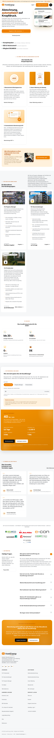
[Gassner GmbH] (12, 536)
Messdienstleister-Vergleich (8, 711)
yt (8, 666)
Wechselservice (5, 688)
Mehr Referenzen (49, 468)
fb (11, 666)
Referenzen (4, 723)
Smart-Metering (31, 681)
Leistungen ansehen (21, 441)
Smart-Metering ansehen (36, 102)
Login (32, 4)
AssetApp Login (31, 707)
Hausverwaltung (8, 384)
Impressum (4, 734)
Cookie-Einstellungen (20, 734)
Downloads (4, 699)
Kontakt (29, 699)
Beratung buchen (16, 35)
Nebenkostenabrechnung (33, 677)
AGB (14, 734)
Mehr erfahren (47, 1)
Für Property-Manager (6, 681)
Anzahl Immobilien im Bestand (12, 388)
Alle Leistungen (31, 688)
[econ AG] (42, 532)
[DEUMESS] (10, 532)
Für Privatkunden (5, 673)
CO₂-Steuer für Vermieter (7, 707)
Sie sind (6, 381)
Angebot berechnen (42, 4)
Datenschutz (9, 734)
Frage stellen (6, 569)
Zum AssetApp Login (42, 157)
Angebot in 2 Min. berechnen (15, 31)
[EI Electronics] (26, 536)
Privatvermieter (28, 384)
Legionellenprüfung (6, 715)
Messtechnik (30, 684)
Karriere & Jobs (5, 695)
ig (5, 666)
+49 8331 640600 (32, 711)
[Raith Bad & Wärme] (27, 541)
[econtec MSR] (41, 536)
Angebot (20, 244)
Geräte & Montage (8, 102)
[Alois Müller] (25, 531)
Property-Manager (19, 384)
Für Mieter (4, 684)
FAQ (3, 719)
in (2, 666)
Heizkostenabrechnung (33, 673)
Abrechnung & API (8, 140)
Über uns (30, 695)
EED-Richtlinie (5, 703)
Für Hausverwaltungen (7, 677)
